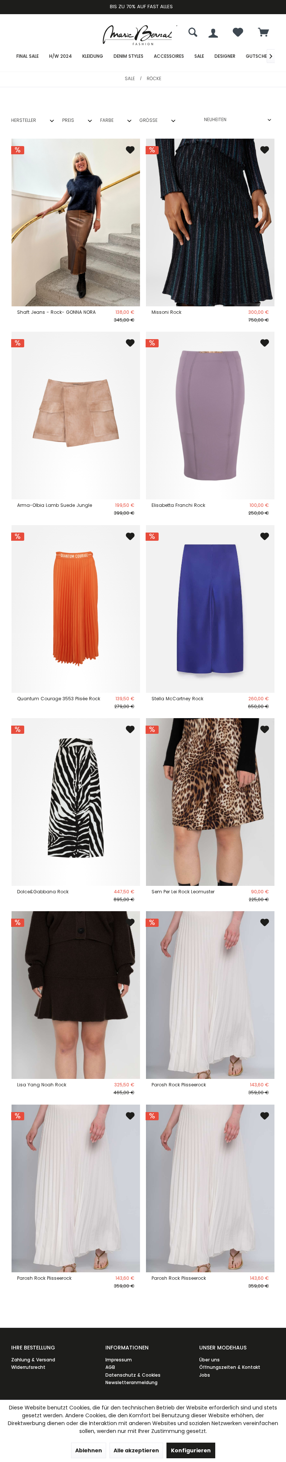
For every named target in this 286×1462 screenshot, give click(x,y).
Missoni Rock (166, 312)
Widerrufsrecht (28, 1367)
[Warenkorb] (263, 33)
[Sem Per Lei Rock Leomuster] (210, 802)
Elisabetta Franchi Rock (178, 505)
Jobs (204, 1375)
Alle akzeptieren (136, 1450)
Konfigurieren (191, 1450)
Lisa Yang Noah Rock (41, 1084)
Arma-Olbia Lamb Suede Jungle (54, 505)
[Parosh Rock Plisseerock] (210, 995)
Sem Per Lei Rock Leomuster (183, 891)
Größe (149, 120)
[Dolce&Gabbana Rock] (76, 802)
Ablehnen (88, 1450)
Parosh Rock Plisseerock (179, 1084)
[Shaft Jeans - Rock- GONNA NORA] (76, 222)
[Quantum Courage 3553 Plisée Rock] (76, 609)
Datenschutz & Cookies (133, 1375)
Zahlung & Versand (33, 1360)
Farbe (107, 120)
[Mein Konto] (213, 33)
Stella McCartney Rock (177, 698)
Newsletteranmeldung (131, 1382)
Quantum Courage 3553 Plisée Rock (58, 698)
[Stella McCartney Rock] (210, 609)
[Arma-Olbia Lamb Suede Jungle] (76, 415)
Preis (68, 120)
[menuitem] (263, 33)
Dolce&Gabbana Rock (43, 891)
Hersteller (23, 120)
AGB (110, 1367)
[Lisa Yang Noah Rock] (76, 995)
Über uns (209, 1360)
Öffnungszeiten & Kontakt (229, 1367)
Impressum (118, 1360)
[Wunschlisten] (238, 34)
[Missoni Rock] (210, 222)
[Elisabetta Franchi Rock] (210, 415)
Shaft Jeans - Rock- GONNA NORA (56, 312)
